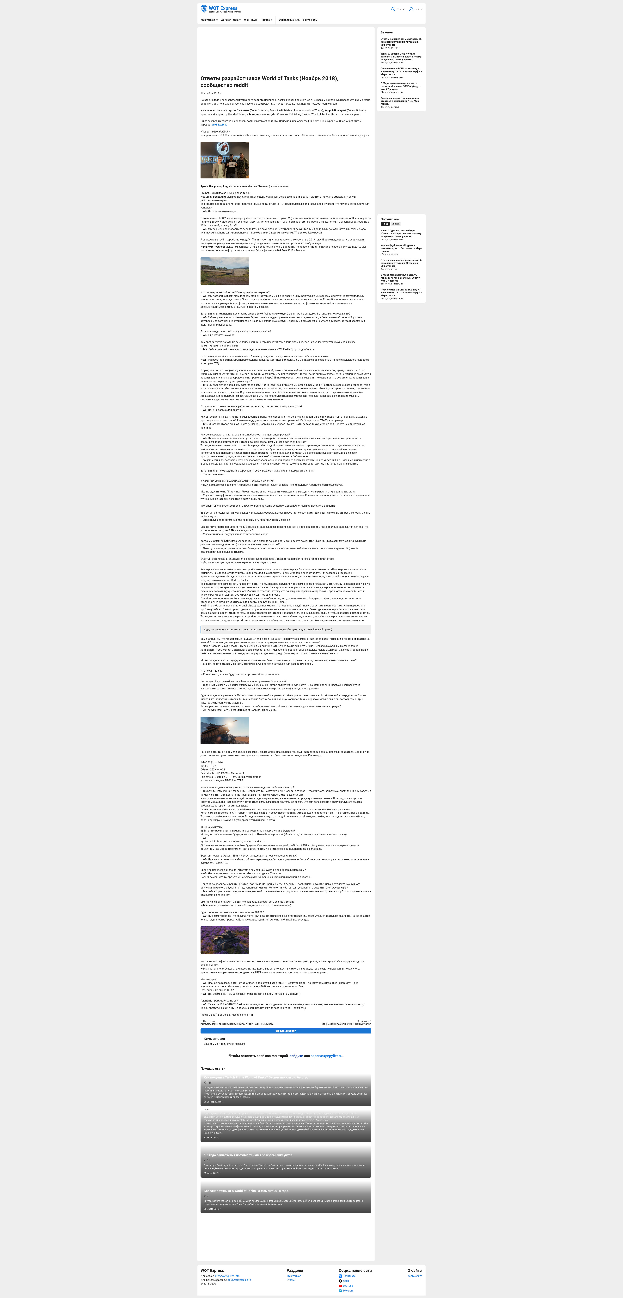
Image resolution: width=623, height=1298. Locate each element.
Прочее (265, 19)
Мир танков (208, 19)
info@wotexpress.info (226, 1276)
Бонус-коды (310, 19)
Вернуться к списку (285, 1031)
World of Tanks (229, 19)
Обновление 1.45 (289, 19)
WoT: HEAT (250, 19)
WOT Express (219, 124)
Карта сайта (415, 1276)
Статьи (291, 1279)
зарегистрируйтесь (326, 1056)
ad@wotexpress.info (239, 1279)
